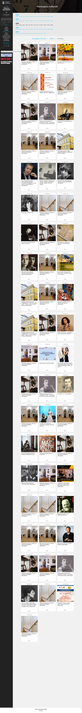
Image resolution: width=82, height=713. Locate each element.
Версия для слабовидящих (16, 51)
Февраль (20, 16)
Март (24, 16)
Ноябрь (48, 16)
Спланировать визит (6, 36)
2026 (17, 32)
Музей (6, 27)
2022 (17, 15)
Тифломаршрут (6, 40)
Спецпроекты (6, 34)
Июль (34, 16)
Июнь (32, 16)
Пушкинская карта (6, 37)
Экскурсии (6, 28)
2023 (17, 19)
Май (29, 16)
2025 (17, 27)
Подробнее (41, 710)
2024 (17, 23)
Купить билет (6, 43)
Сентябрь (41, 16)
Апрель (26, 16)
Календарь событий (6, 31)
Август (37, 16)
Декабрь (51, 16)
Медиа (6, 33)
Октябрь (44, 16)
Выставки (6, 30)
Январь (17, 16)
